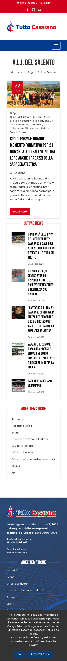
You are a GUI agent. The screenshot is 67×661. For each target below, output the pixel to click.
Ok (19, 654)
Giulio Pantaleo (33, 124)
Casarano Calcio (22, 426)
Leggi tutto (20, 211)
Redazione (19, 173)
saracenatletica (39, 128)
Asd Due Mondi (41, 117)
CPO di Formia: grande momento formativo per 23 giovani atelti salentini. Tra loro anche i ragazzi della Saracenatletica (32, 151)
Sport (16, 113)
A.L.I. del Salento (22, 117)
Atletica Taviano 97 (41, 120)
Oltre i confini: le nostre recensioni (33, 459)
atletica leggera (19, 120)
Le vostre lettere (22, 446)
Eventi (15, 432)
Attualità (17, 419)
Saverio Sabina (18, 132)
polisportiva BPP (19, 128)
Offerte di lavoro (22, 452)
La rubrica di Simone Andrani (30, 439)
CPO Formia (17, 124)
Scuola (16, 466)
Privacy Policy (40, 654)
